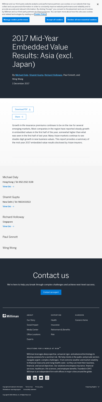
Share (17, 117)
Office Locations (33, 334)
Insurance (55, 325)
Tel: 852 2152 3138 (24, 182)
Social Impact (32, 325)
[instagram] (47, 378)
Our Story (31, 320)
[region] (51, 12)
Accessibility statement (29, 389)
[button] (29, 378)
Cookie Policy (40, 14)
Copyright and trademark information (13, 387)
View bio (7, 186)
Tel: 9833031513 (22, 202)
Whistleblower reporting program (12, 389)
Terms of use (29, 387)
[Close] (98, 4)
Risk (52, 334)
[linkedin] (35, 378)
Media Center (32, 329)
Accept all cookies (55, 20)
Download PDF (21, 109)
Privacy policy (39, 387)
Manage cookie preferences (16, 20)
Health (54, 320)
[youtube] (41, 378)
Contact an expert (51, 292)
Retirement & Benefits (60, 329)
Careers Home (81, 320)
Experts (30, 339)
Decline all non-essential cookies (82, 20)
